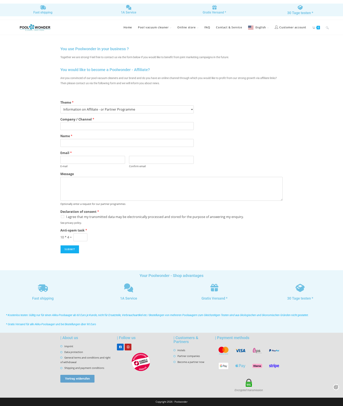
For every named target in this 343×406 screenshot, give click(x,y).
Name (66, 136)
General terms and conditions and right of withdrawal (85, 360)
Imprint (68, 346)
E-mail (63, 166)
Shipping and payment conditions (84, 368)
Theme (67, 102)
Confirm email (137, 166)
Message (67, 174)
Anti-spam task (73, 230)
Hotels (181, 350)
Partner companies (188, 356)
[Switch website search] (327, 27)
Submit (70, 249)
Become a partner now (190, 362)
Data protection (73, 352)
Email (66, 153)
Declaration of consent (79, 212)
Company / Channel (77, 119)
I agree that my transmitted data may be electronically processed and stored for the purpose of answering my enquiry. (155, 217)
